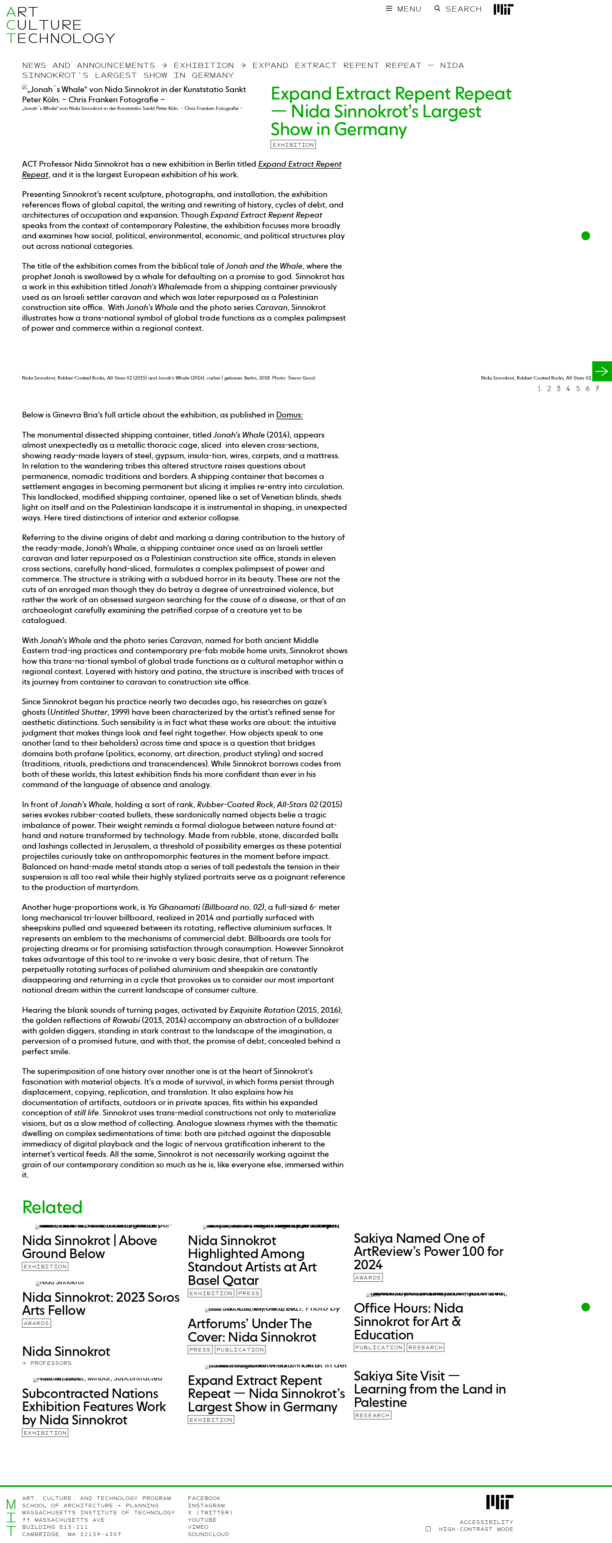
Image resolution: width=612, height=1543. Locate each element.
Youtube (202, 1520)
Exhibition (293, 145)
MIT (11, 1517)
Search (463, 9)
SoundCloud (208, 1534)
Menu (409, 9)
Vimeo (198, 1527)
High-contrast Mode (476, 1529)
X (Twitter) (210, 1513)
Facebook (204, 1498)
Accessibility (487, 1522)
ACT (11, 25)
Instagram (206, 1506)
